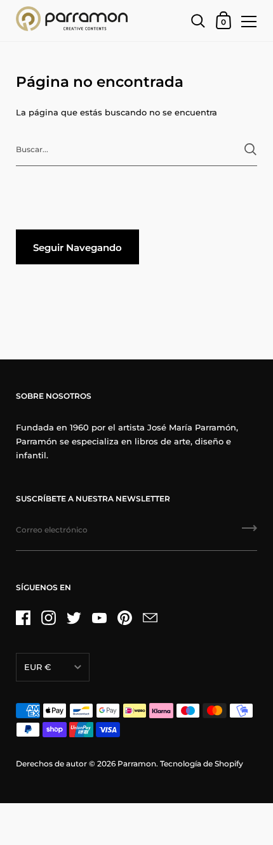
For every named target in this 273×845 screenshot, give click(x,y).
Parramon (136, 763)
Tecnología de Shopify (201, 763)
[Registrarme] (249, 532)
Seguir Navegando (77, 248)
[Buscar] (250, 149)
